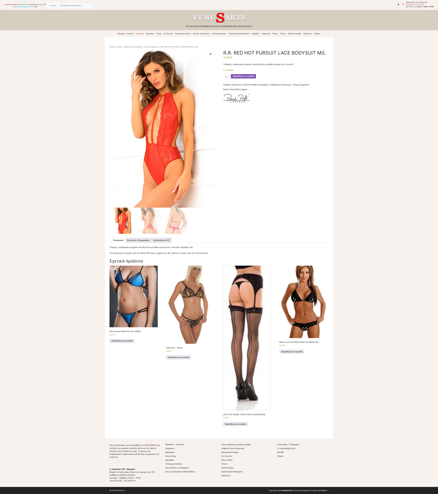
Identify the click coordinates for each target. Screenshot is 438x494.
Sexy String (170, 456)
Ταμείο (280, 456)
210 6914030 (410, 4)
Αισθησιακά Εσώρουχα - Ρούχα (136, 47)
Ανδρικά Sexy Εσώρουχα (232, 448)
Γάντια (283, 34)
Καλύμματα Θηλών (183, 34)
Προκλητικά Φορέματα (231, 472)
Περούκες (307, 34)
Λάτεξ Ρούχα (227, 468)
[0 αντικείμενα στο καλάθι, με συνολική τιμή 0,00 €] (403, 4)
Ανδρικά (317, 34)
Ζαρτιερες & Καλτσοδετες (239, 34)
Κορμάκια (140, 34)
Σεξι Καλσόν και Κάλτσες (177, 468)
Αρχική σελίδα (116, 47)
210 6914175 (419, 4)
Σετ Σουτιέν (168, 34)
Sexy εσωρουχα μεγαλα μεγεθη (236, 444)
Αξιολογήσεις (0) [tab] (161, 240)
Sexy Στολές (227, 460)
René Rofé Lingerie (238, 89)
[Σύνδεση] (398, 4)
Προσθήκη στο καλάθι (243, 76)
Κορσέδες (255, 34)
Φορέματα (266, 34)
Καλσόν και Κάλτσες (201, 34)
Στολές (275, 34)
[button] (211, 54)
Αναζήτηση (53, 5)
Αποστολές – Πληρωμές (288, 444)
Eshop (295, 490)
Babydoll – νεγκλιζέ (126, 34)
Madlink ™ (324, 490)
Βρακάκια (150, 34)
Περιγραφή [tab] (118, 240)
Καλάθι (280, 452)
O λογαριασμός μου (286, 448)
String (158, 34)
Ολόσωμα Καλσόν (219, 34)
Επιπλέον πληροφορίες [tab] (138, 240)
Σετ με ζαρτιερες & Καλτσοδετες (180, 472)
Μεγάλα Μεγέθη (294, 34)
